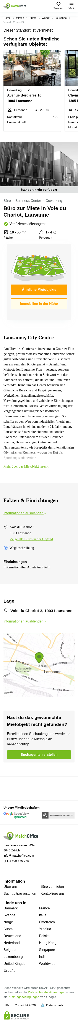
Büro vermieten (52, 886)
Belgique (10, 950)
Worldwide (47, 963)
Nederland (11, 943)
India (43, 957)
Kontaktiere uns (53, 893)
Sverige (9, 915)
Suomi (8, 929)
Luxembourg (13, 957)
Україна (45, 929)
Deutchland (12, 936)
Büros (32, 18)
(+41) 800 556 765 (16, 860)
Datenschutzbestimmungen (46, 992)
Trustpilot (9, 788)
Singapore (47, 950)
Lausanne (61, 18)
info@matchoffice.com (18, 855)
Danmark (10, 908)
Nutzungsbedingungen (23, 997)
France (44, 908)
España (9, 970)
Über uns (10, 886)
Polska (44, 936)
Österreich (47, 922)
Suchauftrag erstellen (19, 893)
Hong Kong (48, 943)
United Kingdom (15, 963)
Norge (8, 922)
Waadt (45, 18)
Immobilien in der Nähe (39, 304)
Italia (42, 915)
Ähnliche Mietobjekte (39, 289)
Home (7, 18)
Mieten (20, 18)
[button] (56, 56)
